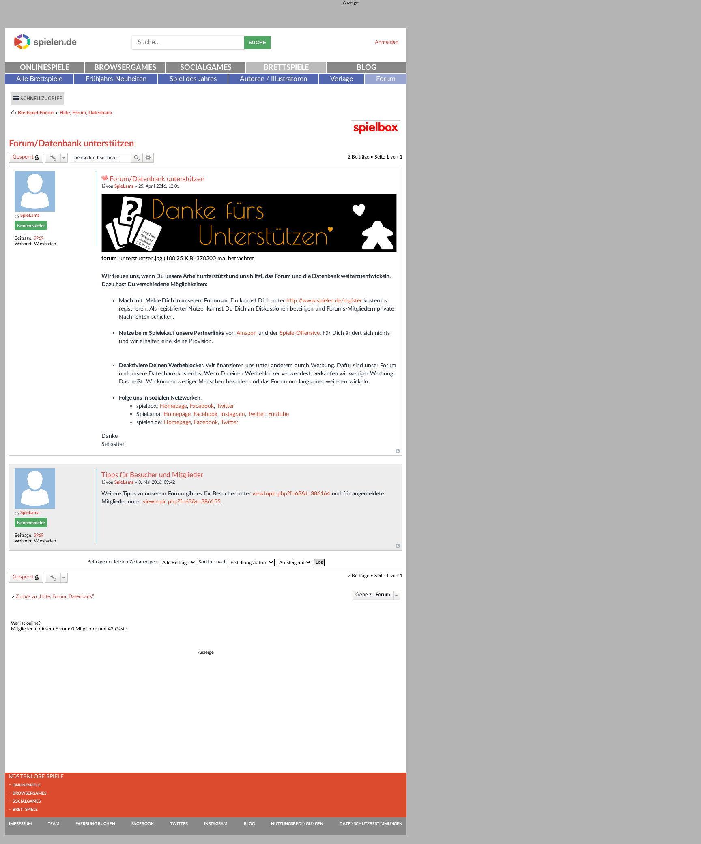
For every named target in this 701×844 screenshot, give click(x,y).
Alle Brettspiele (39, 78)
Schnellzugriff (41, 98)
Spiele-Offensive (300, 333)
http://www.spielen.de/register (324, 301)
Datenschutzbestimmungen (371, 824)
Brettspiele (286, 67)
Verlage (341, 78)
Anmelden (386, 42)
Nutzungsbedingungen (297, 824)
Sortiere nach (213, 561)
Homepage (173, 406)
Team (53, 824)
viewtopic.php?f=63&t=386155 (182, 502)
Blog (366, 67)
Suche (257, 42)
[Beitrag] (103, 186)
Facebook (202, 406)
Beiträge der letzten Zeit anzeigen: (123, 561)
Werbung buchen (95, 824)
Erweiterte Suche (148, 158)
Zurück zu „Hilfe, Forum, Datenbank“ (55, 596)
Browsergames (125, 67)
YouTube (278, 414)
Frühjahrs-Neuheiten (116, 78)
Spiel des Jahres (193, 78)
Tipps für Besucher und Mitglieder (152, 475)
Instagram (232, 414)
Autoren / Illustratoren (273, 78)
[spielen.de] (45, 47)
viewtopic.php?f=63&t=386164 (291, 494)
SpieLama (30, 215)
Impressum (20, 824)
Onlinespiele (44, 67)
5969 (38, 238)
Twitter (225, 406)
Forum (386, 78)
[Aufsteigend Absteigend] (295, 561)
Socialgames (206, 67)
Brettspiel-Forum (36, 112)
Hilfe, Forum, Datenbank (86, 112)
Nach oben (398, 451)
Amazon (247, 333)
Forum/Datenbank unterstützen (71, 143)
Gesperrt (23, 157)
